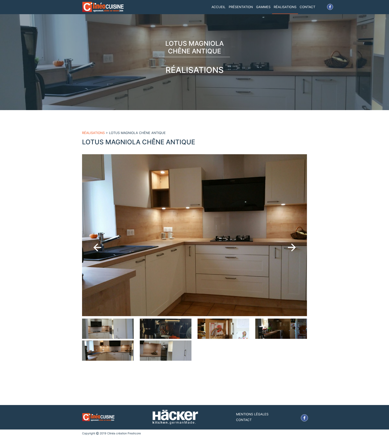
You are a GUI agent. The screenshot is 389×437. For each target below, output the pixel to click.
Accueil (218, 7)
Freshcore (134, 433)
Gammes (263, 7)
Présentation (241, 7)
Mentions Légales (252, 414)
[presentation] (97, 247)
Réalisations (285, 7)
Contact (307, 7)
